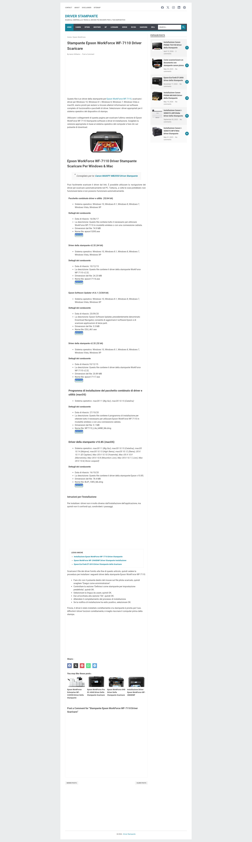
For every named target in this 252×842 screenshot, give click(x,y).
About (77, 8)
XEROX (124, 27)
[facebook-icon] (162, 8)
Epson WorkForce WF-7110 (119, 99)
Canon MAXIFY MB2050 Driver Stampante (116, 176)
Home (69, 27)
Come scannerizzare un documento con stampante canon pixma (174, 62)
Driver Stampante (81, 16)
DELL (153, 27)
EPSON (87, 27)
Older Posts (141, 783)
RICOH (133, 27)
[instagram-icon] (173, 8)
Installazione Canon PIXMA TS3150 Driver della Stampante (173, 45)
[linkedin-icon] (179, 8)
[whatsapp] (88, 665)
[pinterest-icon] (184, 8)
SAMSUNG (143, 27)
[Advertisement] (106, 76)
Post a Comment (88, 54)
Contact (68, 8)
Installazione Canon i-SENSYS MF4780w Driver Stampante (173, 131)
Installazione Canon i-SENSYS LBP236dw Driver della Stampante (173, 113)
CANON (78, 27)
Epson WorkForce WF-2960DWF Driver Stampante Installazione (100, 560)
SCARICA (79, 235)
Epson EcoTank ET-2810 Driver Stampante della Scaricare (98, 564)
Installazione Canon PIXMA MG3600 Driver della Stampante (173, 95)
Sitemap (97, 8)
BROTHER (97, 27)
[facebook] (69, 665)
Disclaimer (86, 8)
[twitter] (76, 665)
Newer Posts (72, 783)
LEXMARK (114, 27)
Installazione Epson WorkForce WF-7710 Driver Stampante (98, 557)
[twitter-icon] (168, 8)
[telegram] (94, 665)
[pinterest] (82, 665)
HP (106, 27)
